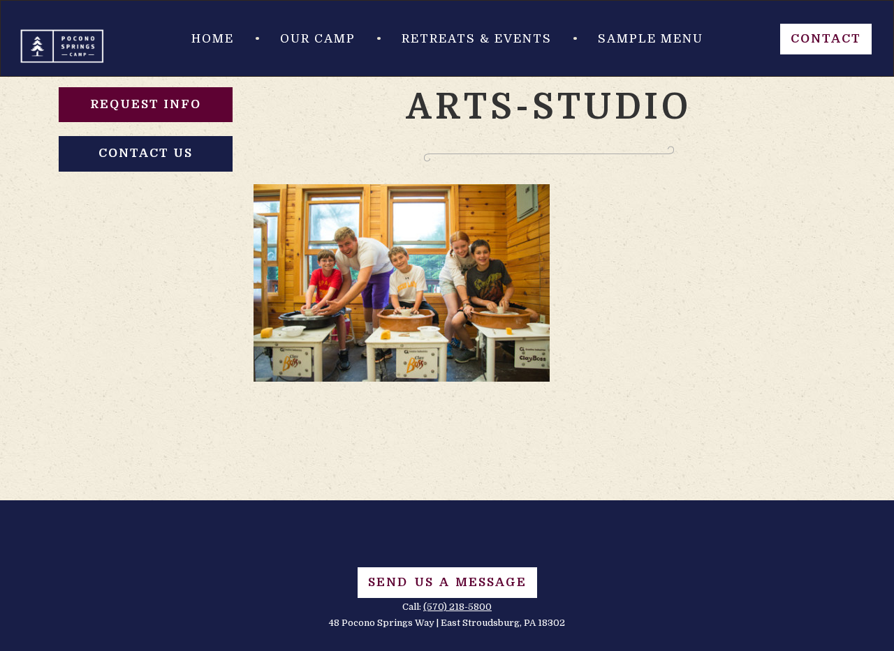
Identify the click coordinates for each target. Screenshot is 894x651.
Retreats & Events (477, 38)
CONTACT (826, 38)
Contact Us (145, 153)
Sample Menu (650, 38)
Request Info (145, 104)
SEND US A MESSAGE (447, 582)
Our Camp (318, 38)
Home (212, 38)
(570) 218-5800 (457, 606)
